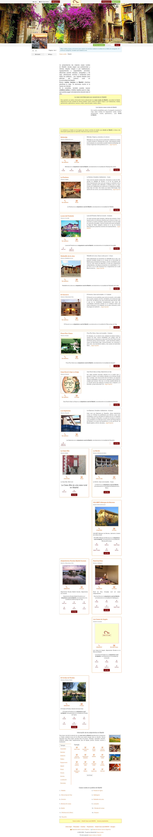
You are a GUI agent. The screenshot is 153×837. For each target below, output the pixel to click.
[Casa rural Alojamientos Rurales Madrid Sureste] (74, 575)
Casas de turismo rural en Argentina (101, 829)
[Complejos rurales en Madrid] (94, 762)
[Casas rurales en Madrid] (77, 747)
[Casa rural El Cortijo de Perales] (74, 692)
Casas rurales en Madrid (95, 835)
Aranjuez (96, 812)
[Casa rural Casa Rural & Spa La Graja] (71, 384)
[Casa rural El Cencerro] (71, 307)
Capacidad (63, 749)
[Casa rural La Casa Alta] (74, 465)
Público (62, 759)
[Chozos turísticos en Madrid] (77, 762)
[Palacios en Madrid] (85, 769)
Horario (62, 773)
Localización (63, 779)
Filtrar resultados (99, 45)
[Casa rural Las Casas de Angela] (107, 633)
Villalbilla (63, 790)
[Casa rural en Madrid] (102, 769)
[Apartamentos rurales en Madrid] (85, 747)
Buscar (117, 45)
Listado (38, 54)
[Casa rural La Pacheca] (71, 190)
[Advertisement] (44, 116)
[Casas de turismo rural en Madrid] (77, 754)
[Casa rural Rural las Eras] (107, 575)
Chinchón (63, 799)
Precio (62, 769)
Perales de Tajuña (98, 790)
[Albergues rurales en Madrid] (102, 754)
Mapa (50, 54)
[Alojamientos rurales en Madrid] (77, 769)
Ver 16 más (89, 775)
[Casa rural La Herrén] (107, 465)
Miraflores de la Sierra (67, 812)
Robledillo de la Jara (98, 799)
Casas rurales (62, 54)
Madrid (63, 808)
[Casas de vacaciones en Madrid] (102, 747)
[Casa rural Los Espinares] (71, 423)
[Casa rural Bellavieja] (71, 150)
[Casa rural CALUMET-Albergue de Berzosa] (107, 516)
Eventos (62, 776)
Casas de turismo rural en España (80, 829)
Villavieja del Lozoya (99, 808)
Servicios (62, 752)
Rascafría (64, 817)
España (56, 1)
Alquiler (62, 766)
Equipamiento (63, 762)
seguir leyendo (113, 144)
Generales (63, 783)
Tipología (62, 745)
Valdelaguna (96, 795)
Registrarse (106, 1)
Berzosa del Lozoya (66, 803)
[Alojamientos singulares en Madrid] (85, 754)
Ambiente (62, 755)
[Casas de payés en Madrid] (85, 762)
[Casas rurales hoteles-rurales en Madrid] (94, 747)
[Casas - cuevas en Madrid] (94, 769)
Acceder (116, 1)
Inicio (35, 1)
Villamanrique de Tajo (66, 795)
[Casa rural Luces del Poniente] (71, 228)
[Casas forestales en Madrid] (102, 762)
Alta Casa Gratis (44, 1)
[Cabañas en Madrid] (94, 754)
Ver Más (117, 170)
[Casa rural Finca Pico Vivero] (71, 346)
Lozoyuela (96, 803)
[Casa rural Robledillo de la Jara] (71, 268)
